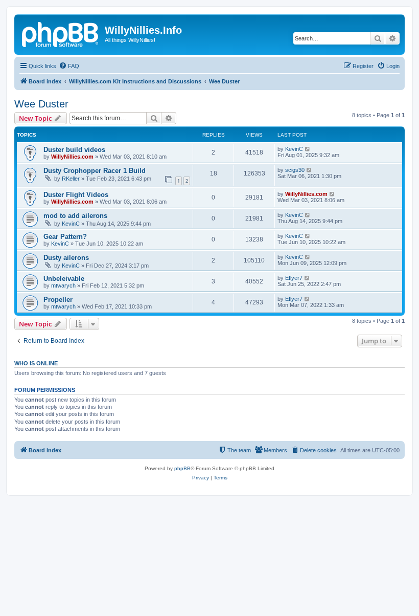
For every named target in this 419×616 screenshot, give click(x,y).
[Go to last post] (308, 149)
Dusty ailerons (66, 257)
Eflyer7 (293, 278)
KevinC (294, 149)
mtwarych (63, 285)
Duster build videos (74, 149)
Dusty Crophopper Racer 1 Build (94, 170)
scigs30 (295, 170)
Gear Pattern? (65, 236)
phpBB (182, 468)
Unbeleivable (63, 278)
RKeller (71, 178)
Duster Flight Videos (75, 195)
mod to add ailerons (75, 215)
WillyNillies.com (72, 156)
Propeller (58, 299)
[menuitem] (69, 66)
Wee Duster (41, 103)
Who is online (36, 363)
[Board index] (61, 33)
